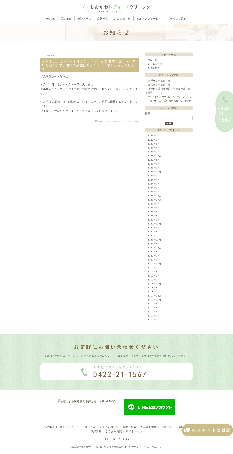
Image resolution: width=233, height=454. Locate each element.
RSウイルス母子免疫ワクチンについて (169, 96)
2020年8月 (154, 251)
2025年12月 (155, 155)
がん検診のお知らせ (159, 84)
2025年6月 (154, 163)
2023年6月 (154, 207)
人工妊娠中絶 (122, 18)
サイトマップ (134, 431)
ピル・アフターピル (149, 18)
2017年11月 (154, 299)
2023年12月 (155, 195)
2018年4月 (154, 287)
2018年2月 (154, 291)
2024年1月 (154, 191)
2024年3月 (154, 183)
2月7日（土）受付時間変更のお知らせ (169, 100)
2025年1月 (154, 167)
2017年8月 (154, 307)
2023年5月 (154, 211)
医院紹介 (66, 18)
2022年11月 (154, 223)
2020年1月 (154, 259)
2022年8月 (154, 231)
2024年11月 (154, 171)
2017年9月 (154, 303)
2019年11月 (154, 263)
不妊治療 (96, 431)
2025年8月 (154, 159)
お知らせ (152, 60)
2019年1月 (154, 279)
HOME (50, 18)
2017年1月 (154, 319)
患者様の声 (154, 68)
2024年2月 (154, 187)
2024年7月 (154, 175)
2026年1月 (154, 151)
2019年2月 (154, 275)
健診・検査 (84, 18)
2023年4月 (154, 215)
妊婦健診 (181, 426)
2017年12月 (155, 295)
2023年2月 (154, 219)
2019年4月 (154, 271)
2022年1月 (154, 235)
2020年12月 (155, 247)
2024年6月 (154, 179)
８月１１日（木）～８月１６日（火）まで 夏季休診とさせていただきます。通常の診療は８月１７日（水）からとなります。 (89, 65)
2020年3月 (154, 255)
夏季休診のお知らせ (159, 80)
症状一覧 (102, 18)
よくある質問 (155, 64)
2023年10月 (155, 199)
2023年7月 (154, 203)
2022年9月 (154, 227)
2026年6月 (154, 139)
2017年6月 (154, 311)
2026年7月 (154, 135)
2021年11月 (154, 239)
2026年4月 (154, 147)
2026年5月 (154, 143)
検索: (148, 113)
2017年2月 (154, 315)
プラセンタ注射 (177, 18)
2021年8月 (154, 243)
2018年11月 (154, 283)
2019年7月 (154, 267)
